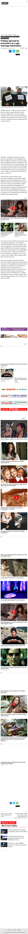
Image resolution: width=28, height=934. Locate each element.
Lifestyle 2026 (16, 36)
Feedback (19, 929)
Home (2, 34)
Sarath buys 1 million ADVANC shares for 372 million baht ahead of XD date (17, 844)
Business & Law (3, 839)
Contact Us (9, 929)
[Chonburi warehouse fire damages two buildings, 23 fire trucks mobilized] (4, 831)
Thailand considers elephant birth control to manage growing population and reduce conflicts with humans (20, 815)
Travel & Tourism (4, 38)
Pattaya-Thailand (8, 36)
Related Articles (8, 823)
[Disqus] (14, 871)
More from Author (9, 826)
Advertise (14, 929)
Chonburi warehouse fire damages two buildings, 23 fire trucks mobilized (17, 830)
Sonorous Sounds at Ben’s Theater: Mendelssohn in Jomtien (7, 815)
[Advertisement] (14, 18)
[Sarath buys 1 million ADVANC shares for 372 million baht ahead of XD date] (4, 844)
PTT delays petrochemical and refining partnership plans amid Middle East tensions (16, 838)
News (2, 36)
